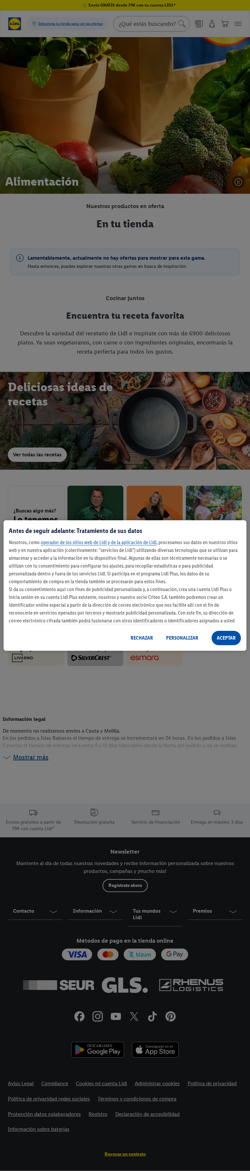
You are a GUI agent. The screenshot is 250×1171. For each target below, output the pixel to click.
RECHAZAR (142, 638)
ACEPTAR (226, 638)
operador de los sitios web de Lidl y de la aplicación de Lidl (99, 542)
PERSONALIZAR (182, 638)
